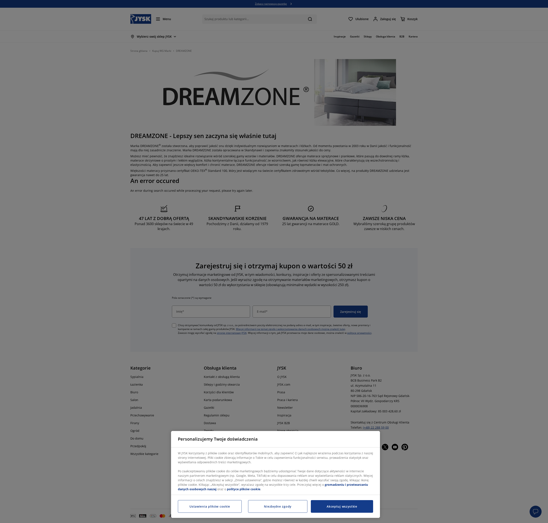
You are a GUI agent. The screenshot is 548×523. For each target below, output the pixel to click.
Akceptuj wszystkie (342, 506)
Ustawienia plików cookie (209, 506)
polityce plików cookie (243, 489)
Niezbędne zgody (278, 506)
